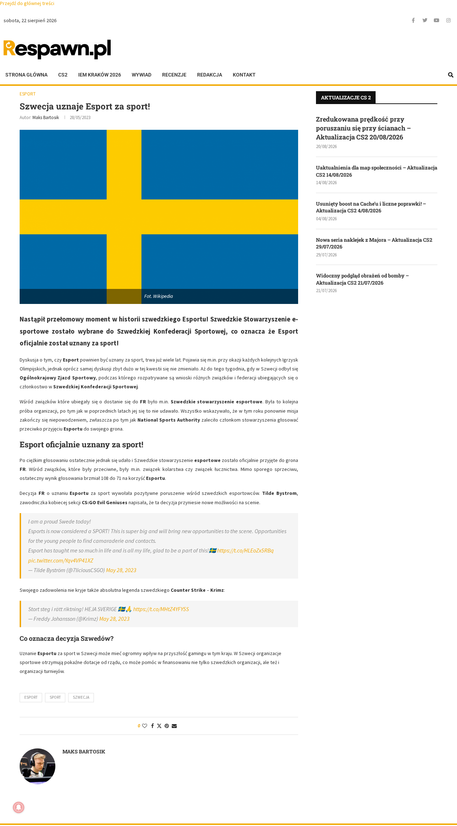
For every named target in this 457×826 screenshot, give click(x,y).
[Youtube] (437, 20)
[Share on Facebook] (152, 726)
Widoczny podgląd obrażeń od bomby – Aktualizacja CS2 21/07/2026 (362, 279)
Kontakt (244, 75)
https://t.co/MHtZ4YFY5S (161, 609)
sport (55, 697)
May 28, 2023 (121, 570)
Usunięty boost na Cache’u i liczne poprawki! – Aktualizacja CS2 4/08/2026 (371, 207)
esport (30, 697)
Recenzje (174, 75)
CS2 (62, 75)
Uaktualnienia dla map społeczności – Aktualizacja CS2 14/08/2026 (376, 171)
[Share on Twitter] (159, 726)
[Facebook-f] (413, 20)
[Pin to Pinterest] (167, 726)
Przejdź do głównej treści (27, 3)
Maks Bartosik (45, 117)
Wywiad (141, 75)
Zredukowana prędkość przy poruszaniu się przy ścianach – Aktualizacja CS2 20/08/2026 (363, 128)
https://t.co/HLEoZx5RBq (245, 550)
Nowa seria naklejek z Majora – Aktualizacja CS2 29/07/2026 (374, 243)
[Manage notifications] (18, 807)
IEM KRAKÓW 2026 (99, 75)
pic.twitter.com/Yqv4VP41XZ (60, 560)
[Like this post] (144, 726)
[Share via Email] (174, 726)
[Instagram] (448, 20)
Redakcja (209, 75)
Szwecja (81, 697)
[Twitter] (425, 20)
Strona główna (26, 75)
